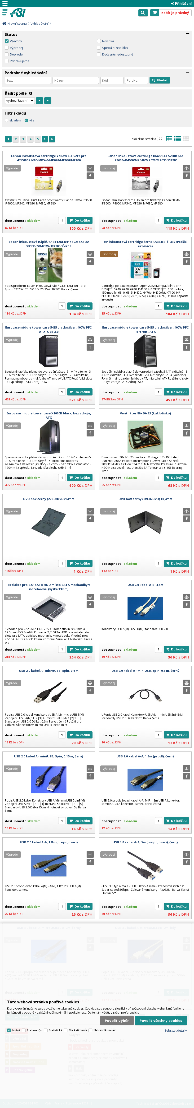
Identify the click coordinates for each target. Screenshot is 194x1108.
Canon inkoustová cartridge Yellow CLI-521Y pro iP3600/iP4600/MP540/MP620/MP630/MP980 (49, 158)
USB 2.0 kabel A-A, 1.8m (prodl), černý (145, 756)
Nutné (16, 1030)
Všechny (16, 41)
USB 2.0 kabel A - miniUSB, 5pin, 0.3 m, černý (145, 670)
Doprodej (16, 54)
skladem (15, 120)
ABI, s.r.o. (24, 12)
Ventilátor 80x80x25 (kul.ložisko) (145, 413)
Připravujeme (19, 61)
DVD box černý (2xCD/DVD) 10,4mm (145, 499)
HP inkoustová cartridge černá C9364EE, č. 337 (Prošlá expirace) (145, 244)
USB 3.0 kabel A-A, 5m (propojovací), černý (145, 842)
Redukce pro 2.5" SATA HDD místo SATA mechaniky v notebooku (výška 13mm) (49, 587)
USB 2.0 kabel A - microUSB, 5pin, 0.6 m (49, 670)
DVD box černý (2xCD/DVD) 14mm (48, 499)
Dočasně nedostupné (117, 54)
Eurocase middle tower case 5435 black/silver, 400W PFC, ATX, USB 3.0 (49, 329)
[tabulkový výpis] (169, 140)
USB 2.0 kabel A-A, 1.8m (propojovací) (49, 842)
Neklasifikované (104, 1030)
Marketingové (78, 1030)
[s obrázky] (177, 140)
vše (31, 120)
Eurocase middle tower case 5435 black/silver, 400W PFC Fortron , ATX (145, 329)
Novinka (108, 41)
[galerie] (186, 140)
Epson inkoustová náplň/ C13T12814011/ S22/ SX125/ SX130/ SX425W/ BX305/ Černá (49, 244)
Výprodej (16, 48)
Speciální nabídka (115, 48)
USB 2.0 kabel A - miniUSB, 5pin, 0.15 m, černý (49, 756)
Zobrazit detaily (175, 1030)
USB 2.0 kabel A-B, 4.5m (145, 585)
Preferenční (34, 1030)
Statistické (55, 1030)
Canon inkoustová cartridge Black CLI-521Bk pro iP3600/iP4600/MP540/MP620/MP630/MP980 (145, 158)
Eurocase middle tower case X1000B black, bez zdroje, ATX (48, 415)
